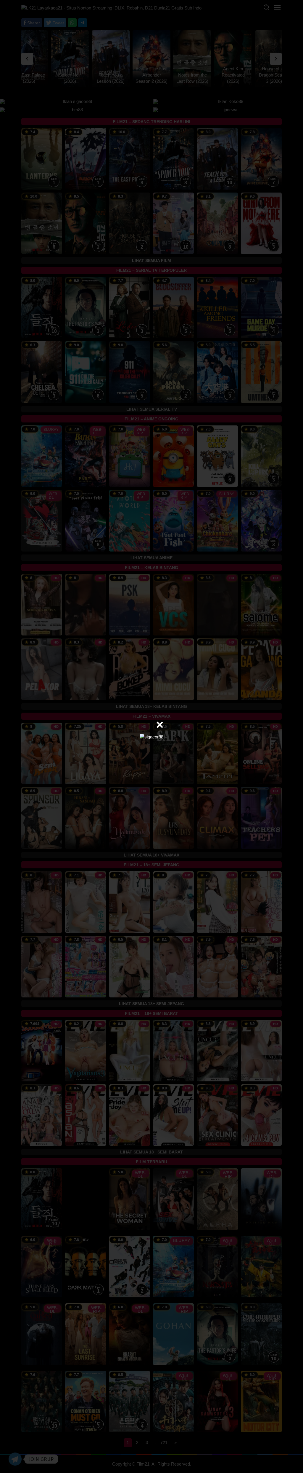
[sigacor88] (151, 736)
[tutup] (159, 724)
